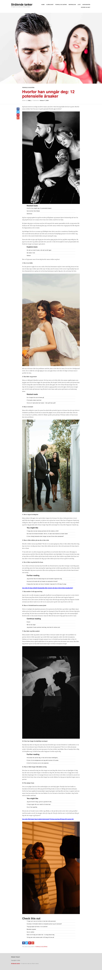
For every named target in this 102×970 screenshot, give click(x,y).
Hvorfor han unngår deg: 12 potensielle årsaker (48, 94)
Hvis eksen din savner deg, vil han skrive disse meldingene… (42, 757)
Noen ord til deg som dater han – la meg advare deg (40, 934)
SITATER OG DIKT (85, 7)
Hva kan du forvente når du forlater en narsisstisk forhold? (42, 581)
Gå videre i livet (31, 252)
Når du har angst (31, 624)
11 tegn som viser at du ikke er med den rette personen (41, 921)
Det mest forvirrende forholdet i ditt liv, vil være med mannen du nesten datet (47, 533)
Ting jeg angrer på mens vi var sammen (37, 926)
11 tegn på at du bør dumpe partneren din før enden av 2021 (43, 531)
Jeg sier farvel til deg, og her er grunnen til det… (39, 801)
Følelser (29, 255)
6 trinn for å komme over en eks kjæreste (38, 763)
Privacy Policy (15, 957)
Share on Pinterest (18, 115)
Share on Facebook (18, 109)
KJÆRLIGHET (49, 4)
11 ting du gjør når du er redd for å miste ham (39, 804)
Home (43, 4)
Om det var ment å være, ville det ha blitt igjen (39, 250)
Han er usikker (30, 932)
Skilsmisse (29, 213)
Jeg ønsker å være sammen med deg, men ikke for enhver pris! (43, 627)
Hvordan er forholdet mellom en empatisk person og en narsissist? (44, 924)
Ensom (28, 622)
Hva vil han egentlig (32, 807)
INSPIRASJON (72, 4)
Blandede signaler (31, 929)
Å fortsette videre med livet (34, 400)
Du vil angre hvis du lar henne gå (35, 397)
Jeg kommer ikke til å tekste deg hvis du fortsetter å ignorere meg (44, 578)
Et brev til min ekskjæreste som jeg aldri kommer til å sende (42, 760)
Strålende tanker (21, 4)
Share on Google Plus (18, 118)
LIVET (79, 4)
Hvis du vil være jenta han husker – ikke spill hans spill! (41, 403)
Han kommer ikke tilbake (33, 211)
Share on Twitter (18, 112)
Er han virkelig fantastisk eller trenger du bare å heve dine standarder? (45, 536)
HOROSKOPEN (86, 4)
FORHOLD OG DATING (61, 4)
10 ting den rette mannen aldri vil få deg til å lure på (40, 937)
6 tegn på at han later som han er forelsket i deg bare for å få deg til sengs (46, 584)
